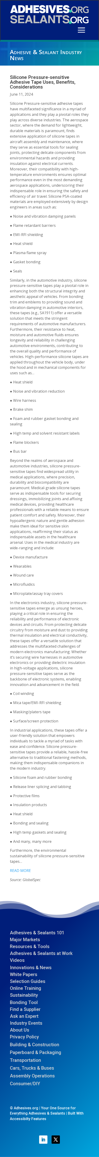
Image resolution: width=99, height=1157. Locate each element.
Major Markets (25, 939)
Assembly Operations (32, 1076)
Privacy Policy (24, 1037)
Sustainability (24, 995)
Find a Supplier (25, 1009)
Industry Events (26, 1023)
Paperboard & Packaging (35, 1052)
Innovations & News (31, 967)
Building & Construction (34, 1044)
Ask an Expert (24, 1016)
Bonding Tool (24, 1002)
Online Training (25, 988)
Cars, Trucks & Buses (32, 1068)
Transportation (25, 1060)
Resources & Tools (30, 946)
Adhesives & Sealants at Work (41, 953)
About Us (19, 1030)
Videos (17, 960)
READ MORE (20, 870)
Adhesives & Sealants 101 (37, 932)
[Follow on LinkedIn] (43, 1139)
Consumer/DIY (25, 1083)
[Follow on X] (56, 1139)
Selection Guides (27, 981)
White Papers (23, 974)
